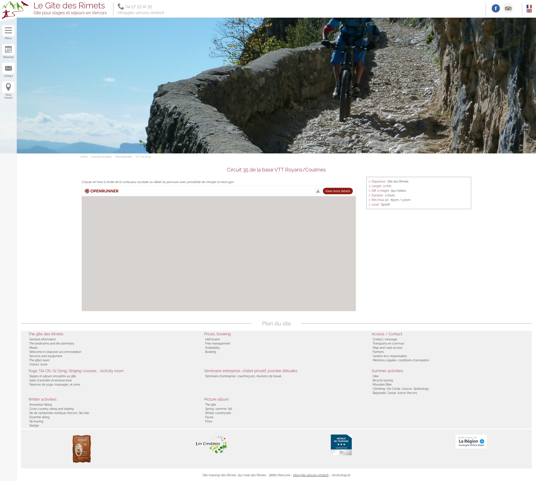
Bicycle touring (383, 380)
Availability (212, 347)
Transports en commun (388, 343)
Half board (212, 339)
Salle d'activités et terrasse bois (50, 380)
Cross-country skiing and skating (51, 408)
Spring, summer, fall (218, 408)
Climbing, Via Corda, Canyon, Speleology (401, 388)
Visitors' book (38, 364)
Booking (210, 352)
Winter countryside (218, 413)
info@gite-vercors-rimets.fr (141, 12)
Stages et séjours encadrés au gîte (52, 376)
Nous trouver (8, 96)
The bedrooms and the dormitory (51, 343)
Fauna (209, 417)
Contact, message (385, 339)
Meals (33, 347)
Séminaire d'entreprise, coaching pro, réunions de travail (243, 376)
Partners (378, 352)
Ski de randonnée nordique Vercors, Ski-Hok (59, 413)
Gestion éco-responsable (390, 356)
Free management (217, 343)
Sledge (34, 425)
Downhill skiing (39, 417)
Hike (376, 376)
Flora (208, 421)
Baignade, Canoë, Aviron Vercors (395, 393)
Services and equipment (45, 356)
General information (42, 339)
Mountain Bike (124, 156)
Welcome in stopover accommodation (55, 352)
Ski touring (36, 421)
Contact (8, 76)
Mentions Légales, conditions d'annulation (401, 360)
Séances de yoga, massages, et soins (54, 384)
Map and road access (387, 347)
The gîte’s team (39, 360)
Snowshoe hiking (40, 404)
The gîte (210, 404)
